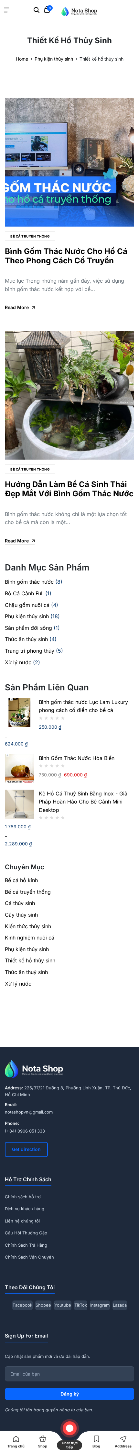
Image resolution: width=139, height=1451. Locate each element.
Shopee (43, 1305)
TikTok (80, 1305)
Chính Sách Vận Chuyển (29, 1257)
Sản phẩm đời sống (28, 628)
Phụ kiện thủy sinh (27, 616)
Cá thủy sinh (20, 903)
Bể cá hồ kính (21, 880)
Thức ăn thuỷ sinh (26, 972)
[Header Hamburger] (7, 10)
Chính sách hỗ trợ (23, 1196)
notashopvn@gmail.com (29, 1112)
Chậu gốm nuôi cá (27, 605)
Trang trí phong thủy (29, 651)
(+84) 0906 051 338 (25, 1131)
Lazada (120, 1305)
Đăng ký (69, 1394)
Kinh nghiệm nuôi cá (29, 937)
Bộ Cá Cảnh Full (24, 593)
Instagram (100, 1305)
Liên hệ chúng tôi (22, 1220)
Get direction (26, 1149)
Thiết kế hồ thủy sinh (30, 960)
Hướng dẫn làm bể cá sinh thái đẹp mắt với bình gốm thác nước (69, 489)
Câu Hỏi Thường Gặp (26, 1232)
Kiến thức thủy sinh (28, 926)
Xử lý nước (18, 662)
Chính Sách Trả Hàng (26, 1245)
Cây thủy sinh (21, 914)
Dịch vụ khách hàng (24, 1208)
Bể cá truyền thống (30, 236)
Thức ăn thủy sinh (26, 639)
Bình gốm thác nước (29, 582)
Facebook (22, 1305)
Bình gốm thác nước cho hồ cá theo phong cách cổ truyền (66, 256)
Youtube (62, 1305)
